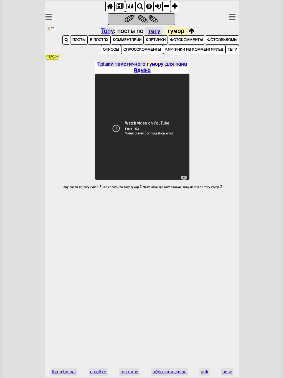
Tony (107, 31)
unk (204, 372)
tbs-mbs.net (64, 372)
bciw (227, 372)
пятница (130, 372)
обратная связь (170, 372)
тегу (154, 31)
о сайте (98, 372)
